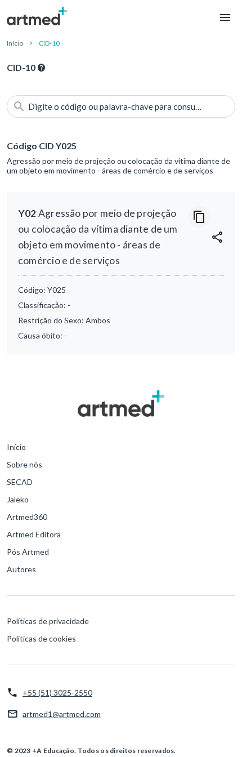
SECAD (20, 482)
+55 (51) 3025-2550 (57, 692)
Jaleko (18, 499)
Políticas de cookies (41, 638)
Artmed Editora (34, 534)
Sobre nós (24, 464)
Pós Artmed (28, 551)
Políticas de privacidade (48, 621)
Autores (21, 569)
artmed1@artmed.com (62, 714)
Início (15, 43)
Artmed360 (27, 517)
